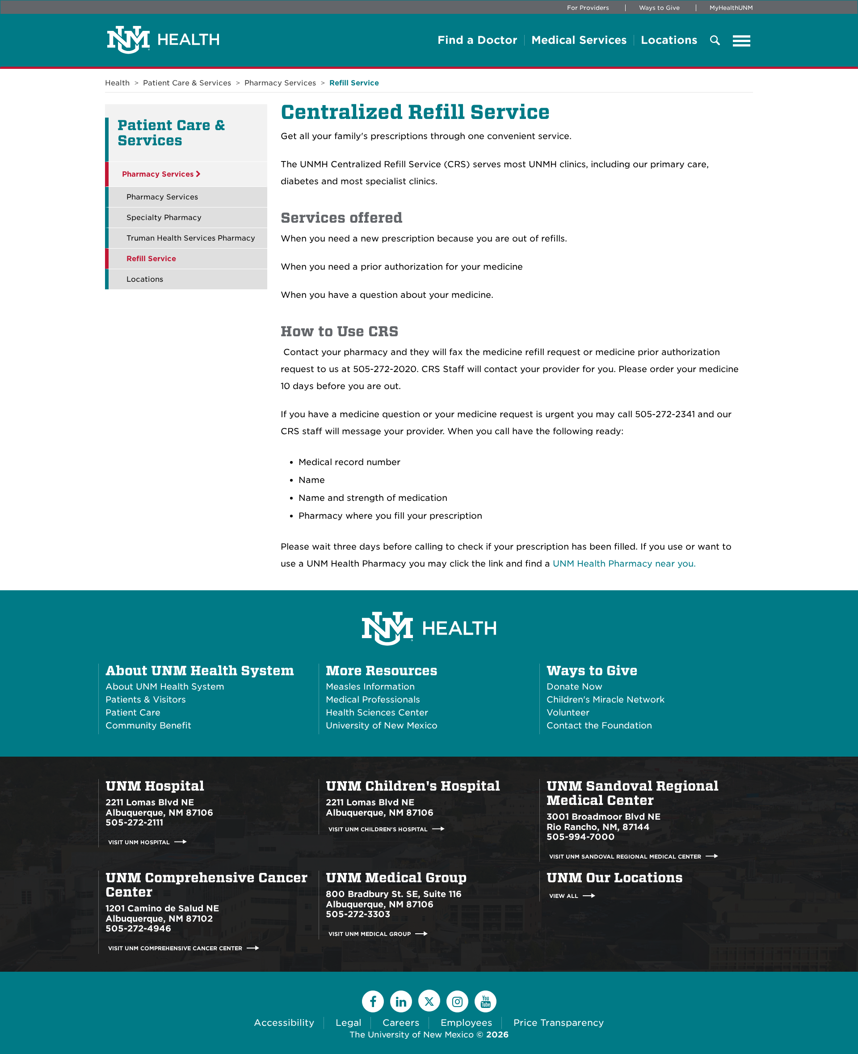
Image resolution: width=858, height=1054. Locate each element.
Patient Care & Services (187, 83)
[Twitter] (429, 1001)
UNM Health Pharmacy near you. (624, 564)
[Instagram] (457, 1001)
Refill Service (354, 83)
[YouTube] (485, 1001)
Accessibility (284, 1022)
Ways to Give (659, 7)
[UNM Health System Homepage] (429, 603)
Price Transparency (558, 1022)
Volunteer (568, 712)
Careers (401, 1022)
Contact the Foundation (599, 725)
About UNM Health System (199, 670)
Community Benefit (148, 725)
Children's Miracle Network (606, 699)
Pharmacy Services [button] (159, 174)
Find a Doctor (477, 40)
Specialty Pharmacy (164, 217)
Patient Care (132, 712)
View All (563, 896)
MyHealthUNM (731, 7)
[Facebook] (373, 1001)
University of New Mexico (381, 725)
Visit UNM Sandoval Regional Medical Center (625, 856)
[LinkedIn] (401, 1001)
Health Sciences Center (377, 712)
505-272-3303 (358, 914)
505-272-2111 (134, 822)
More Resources (381, 670)
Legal (349, 1022)
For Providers (588, 7)
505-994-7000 (581, 837)
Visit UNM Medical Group (369, 934)
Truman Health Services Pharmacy (190, 238)
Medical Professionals (373, 699)
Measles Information (370, 687)
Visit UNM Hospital (139, 841)
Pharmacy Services (280, 83)
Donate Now (574, 687)
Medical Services (579, 40)
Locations (669, 40)
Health (117, 83)
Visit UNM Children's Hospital (378, 828)
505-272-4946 (138, 928)
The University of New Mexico (411, 1034)
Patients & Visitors (145, 699)
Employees (466, 1022)
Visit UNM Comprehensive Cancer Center (175, 948)
